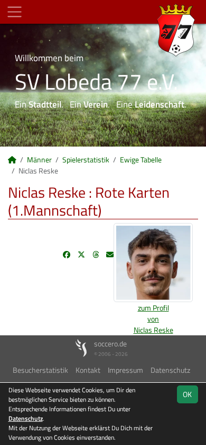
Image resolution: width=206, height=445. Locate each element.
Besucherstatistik (40, 369)
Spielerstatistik (85, 159)
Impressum (125, 369)
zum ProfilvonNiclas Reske (153, 318)
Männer (39, 159)
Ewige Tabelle (141, 159)
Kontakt (88, 369)
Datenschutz (170, 369)
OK (187, 394)
